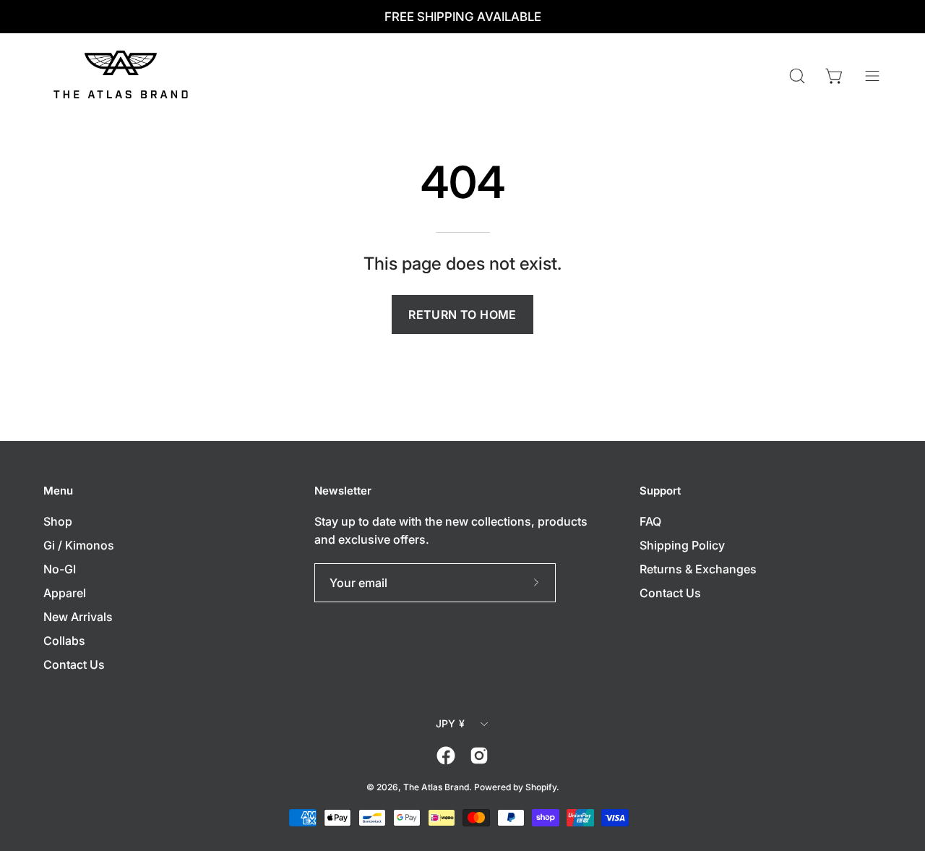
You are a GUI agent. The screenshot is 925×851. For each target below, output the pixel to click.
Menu (58, 490)
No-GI (59, 569)
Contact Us (74, 664)
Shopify (540, 787)
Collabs (64, 640)
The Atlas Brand (436, 787)
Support (660, 490)
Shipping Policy (682, 545)
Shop (57, 521)
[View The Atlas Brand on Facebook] (446, 755)
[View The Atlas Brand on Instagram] (479, 755)
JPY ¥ (450, 723)
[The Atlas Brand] (122, 76)
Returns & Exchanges (698, 569)
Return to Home (462, 314)
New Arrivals (78, 617)
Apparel (64, 593)
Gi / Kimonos (78, 545)
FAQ (650, 521)
